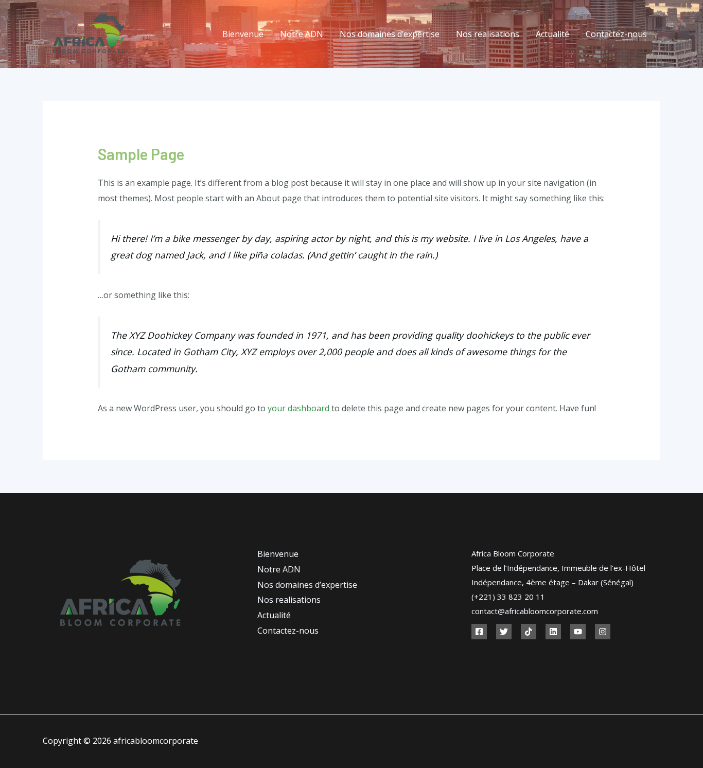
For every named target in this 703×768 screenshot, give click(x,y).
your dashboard (298, 408)
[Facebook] (479, 631)
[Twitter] (504, 631)
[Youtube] (578, 631)
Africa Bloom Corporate (512, 553)
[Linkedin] (553, 631)
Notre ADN (301, 34)
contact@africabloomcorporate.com (534, 611)
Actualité (552, 34)
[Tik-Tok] (528, 631)
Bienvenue (242, 34)
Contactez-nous (616, 34)
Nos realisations (487, 34)
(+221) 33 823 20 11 (508, 596)
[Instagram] (602, 631)
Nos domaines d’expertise (390, 34)
